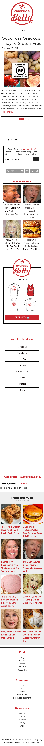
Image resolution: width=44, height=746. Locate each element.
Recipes (22, 661)
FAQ (22, 689)
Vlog (27, 119)
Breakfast (22, 359)
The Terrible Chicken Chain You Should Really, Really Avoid (10, 530)
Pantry (22, 723)
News (22, 685)
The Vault (22, 667)
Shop (22, 726)
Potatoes (22, 384)
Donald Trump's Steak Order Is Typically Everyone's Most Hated (31, 211)
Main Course (22, 371)
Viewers (22, 713)
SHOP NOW (21, 317)
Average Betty (22, 13)
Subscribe (22, 670)
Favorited (22, 720)
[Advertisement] (20, 432)
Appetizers (22, 353)
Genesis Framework (31, 743)
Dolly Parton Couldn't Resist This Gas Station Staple (11, 635)
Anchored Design (12, 743)
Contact (22, 692)
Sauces (22, 378)
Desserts (22, 365)
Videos (20, 119)
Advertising (22, 695)
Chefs (22, 390)
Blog (22, 657)
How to (22, 717)
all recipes (22, 347)
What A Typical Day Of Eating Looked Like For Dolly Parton (32, 600)
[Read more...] (7, 112)
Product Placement (22, 698)
